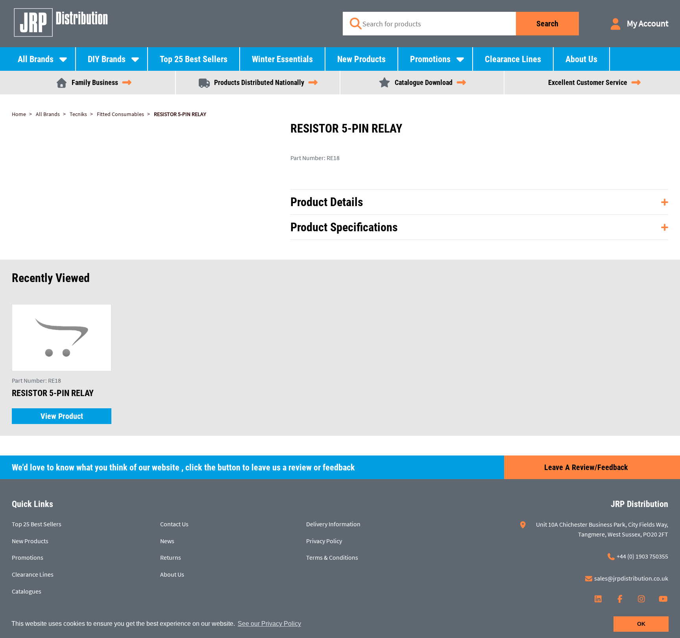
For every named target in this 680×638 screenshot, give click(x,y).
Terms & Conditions (332, 557)
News (167, 541)
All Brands (36, 59)
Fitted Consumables (120, 114)
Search (547, 23)
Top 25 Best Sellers (193, 59)
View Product (62, 416)
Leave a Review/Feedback (586, 467)
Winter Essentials (282, 59)
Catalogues (26, 591)
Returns (170, 557)
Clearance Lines (513, 59)
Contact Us (174, 524)
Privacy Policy (324, 541)
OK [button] (641, 624)
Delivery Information (333, 524)
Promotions (430, 59)
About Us (581, 59)
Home (19, 114)
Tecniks (78, 114)
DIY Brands (107, 59)
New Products (361, 59)
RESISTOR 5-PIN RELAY (180, 114)
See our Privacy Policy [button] (269, 623)
